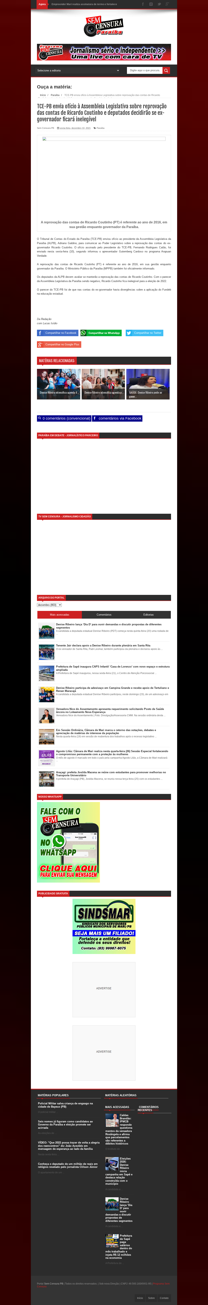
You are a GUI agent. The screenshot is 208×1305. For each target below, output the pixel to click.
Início (140, 1298)
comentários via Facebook (119, 418)
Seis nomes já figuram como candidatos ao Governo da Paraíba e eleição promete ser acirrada (65, 1124)
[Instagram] (151, 4)
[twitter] (159, 4)
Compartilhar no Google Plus (62, 344)
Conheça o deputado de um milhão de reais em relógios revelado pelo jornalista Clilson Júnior (68, 1165)
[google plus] (167, 4)
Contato (164, 1298)
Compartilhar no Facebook (61, 332)
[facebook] (143, 4)
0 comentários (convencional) (66, 418)
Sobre (151, 1298)
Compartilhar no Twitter (147, 332)
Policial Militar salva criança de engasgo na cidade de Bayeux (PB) (65, 1105)
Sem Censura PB (53, 1283)
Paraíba (100, 128)
